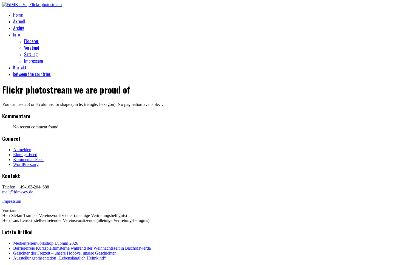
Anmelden (22, 149)
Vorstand (31, 47)
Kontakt (19, 67)
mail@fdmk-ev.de (17, 192)
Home (18, 15)
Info (16, 34)
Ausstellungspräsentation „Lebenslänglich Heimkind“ (59, 258)
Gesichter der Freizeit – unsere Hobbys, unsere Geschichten (65, 253)
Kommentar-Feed (28, 159)
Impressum (33, 61)
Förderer (31, 41)
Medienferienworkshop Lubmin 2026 (45, 243)
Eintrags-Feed (25, 154)
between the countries (32, 74)
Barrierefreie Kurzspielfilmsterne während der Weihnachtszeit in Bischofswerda (82, 248)
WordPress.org (26, 164)
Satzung (31, 54)
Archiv (18, 28)
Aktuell (19, 21)
